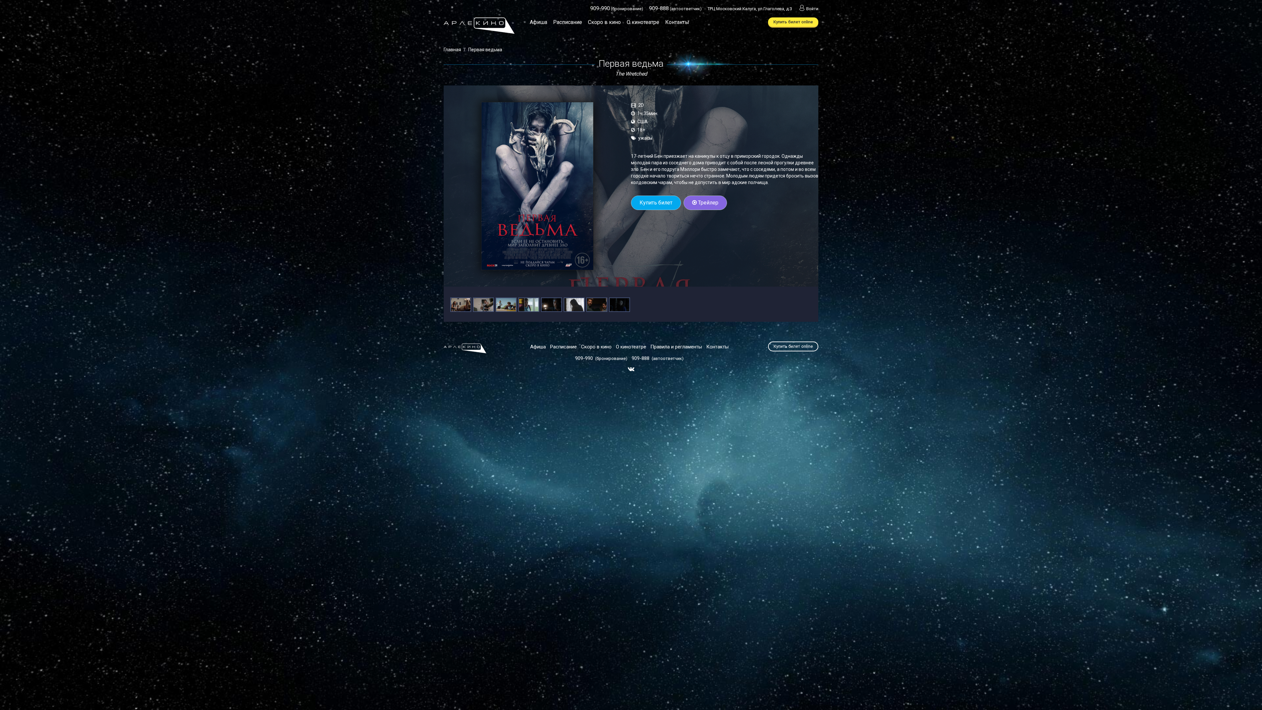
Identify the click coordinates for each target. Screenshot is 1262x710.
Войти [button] (812, 8)
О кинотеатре (643, 22)
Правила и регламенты (676, 347)
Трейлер (707, 203)
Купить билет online (793, 21)
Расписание (567, 22)
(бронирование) (616, 8)
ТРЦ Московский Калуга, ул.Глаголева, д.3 (750, 8)
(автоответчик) (675, 8)
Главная (452, 49)
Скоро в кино (604, 22)
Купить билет (656, 203)
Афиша (538, 22)
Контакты (677, 22)
